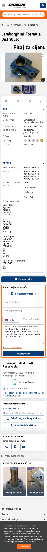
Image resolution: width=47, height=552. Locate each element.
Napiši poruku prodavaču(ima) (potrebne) (21, 326)
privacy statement (18, 542)
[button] (23, 67)
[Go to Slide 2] (29, 89)
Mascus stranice (13, 509)
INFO (5, 109)
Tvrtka (5, 514)
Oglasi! (43, 5)
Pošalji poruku (23, 353)
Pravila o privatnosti (12, 347)
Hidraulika (18, 24)
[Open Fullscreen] (43, 80)
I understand (24, 547)
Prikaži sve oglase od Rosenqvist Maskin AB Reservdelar (24, 394)
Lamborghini (31, 24)
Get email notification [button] (16, 388)
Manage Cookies (37, 539)
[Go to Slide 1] (16, 89)
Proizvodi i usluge (10, 519)
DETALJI (7, 163)
